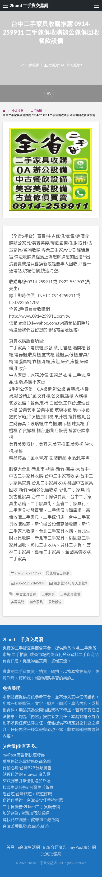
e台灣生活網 (29, 847)
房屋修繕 (11, 761)
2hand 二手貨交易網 (28, 5)
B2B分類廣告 (55, 847)
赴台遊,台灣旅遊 (17, 793)
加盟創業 (37, 813)
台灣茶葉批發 (15, 826)
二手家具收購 (70, 594)
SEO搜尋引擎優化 (18, 780)
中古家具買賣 (26, 594)
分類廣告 (43, 767)
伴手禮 (49, 800)
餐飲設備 (55, 602)
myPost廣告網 (16, 754)
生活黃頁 (45, 787)
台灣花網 (51, 819)
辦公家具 (36, 602)
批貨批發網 (51, 853)
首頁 (10, 847)
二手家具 (48, 594)
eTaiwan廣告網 (37, 774)
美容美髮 (17, 602)
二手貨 (42, 806)
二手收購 (31, 65)
